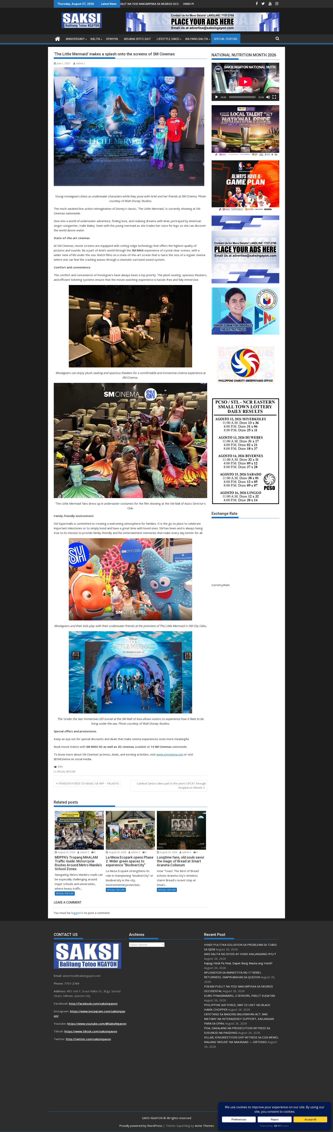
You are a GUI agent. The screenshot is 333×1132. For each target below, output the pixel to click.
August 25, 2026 (66, 852)
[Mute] (268, 97)
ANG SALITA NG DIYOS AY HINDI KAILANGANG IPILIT (175, 4)
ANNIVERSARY (75, 39)
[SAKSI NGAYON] (57, 38)
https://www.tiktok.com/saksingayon (90, 1031)
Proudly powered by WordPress (140, 1126)
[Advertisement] (240, 1080)
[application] (245, 82)
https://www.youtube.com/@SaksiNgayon (96, 1023)
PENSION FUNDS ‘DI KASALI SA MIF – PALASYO (89, 783)
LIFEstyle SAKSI (168, 39)
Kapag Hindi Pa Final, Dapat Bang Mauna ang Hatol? (238, 963)
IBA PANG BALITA (196, 39)
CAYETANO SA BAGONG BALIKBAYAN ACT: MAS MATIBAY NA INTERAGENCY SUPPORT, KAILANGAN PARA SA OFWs (239, 1018)
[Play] (217, 97)
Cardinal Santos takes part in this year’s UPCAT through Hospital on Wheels (171, 785)
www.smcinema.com (169, 754)
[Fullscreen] (274, 97)
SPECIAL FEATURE (225, 39)
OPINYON (112, 39)
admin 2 (80, 63)
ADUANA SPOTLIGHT (137, 39)
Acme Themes (204, 1126)
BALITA (95, 39)
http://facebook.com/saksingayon (93, 1003)
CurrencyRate (221, 585)
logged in (77, 913)
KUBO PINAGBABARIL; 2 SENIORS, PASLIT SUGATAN (239, 995)
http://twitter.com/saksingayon (88, 1039)
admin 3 (84, 852)
